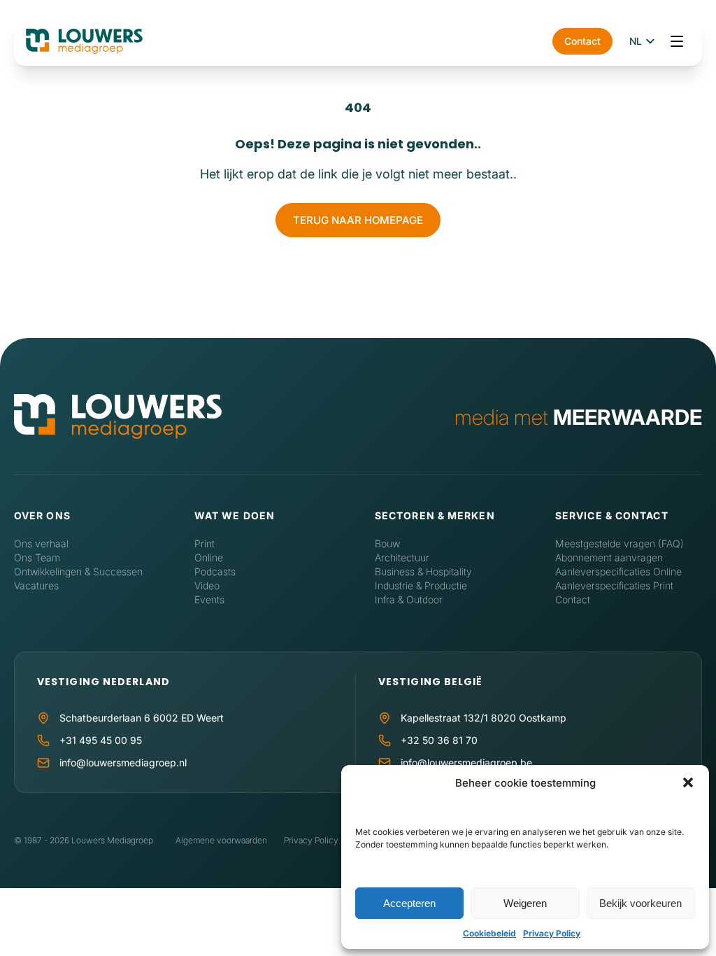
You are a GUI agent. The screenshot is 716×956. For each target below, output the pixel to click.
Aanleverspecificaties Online (618, 571)
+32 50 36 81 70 (439, 740)
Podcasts (215, 571)
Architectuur (402, 557)
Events (209, 599)
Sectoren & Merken (435, 515)
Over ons (42, 515)
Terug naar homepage (358, 220)
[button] (688, 782)
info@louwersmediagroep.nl (123, 762)
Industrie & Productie (421, 585)
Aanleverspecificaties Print (614, 585)
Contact (582, 41)
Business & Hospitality (423, 571)
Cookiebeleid (489, 933)
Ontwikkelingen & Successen (78, 571)
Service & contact (611, 515)
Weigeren (525, 903)
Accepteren (409, 903)
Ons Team (37, 557)
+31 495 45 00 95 (100, 740)
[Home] (118, 417)
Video (207, 585)
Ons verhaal (41, 543)
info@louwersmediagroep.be (466, 762)
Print (204, 543)
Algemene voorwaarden (221, 840)
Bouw (387, 543)
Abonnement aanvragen (609, 557)
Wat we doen (234, 515)
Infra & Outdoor (409, 599)
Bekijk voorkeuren (640, 903)
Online (208, 557)
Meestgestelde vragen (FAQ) (619, 543)
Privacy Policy (551, 933)
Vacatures (36, 585)
